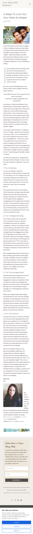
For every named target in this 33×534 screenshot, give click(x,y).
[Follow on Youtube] (21, 500)
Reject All (16, 530)
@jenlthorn (11, 421)
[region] (16, 521)
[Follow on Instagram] (18, 500)
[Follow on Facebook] (12, 500)
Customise (16, 526)
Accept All (16, 522)
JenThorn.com (9, 417)
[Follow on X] (15, 500)
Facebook (21, 421)
